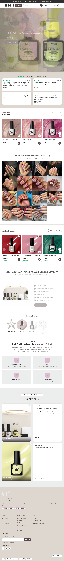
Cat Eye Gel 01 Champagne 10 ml (10, 139)
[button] (59, 133)
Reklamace (20, 530)
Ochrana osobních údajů (23, 525)
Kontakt (4, 515)
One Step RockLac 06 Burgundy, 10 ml (11, 255)
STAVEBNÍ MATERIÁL (38, 523)
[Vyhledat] (41, 5)
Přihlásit (27, 539)
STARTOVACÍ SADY (38, 520)
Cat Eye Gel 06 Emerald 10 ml (50, 255)
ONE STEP (35, 515)
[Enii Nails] (9, 5)
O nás (18, 522)
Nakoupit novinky (55, 230)
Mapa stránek (5, 523)
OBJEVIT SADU (40, 304)
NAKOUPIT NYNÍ (11, 41)
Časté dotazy (5, 518)
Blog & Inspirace (6, 520)
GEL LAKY (35, 518)
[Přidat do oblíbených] (19, 135)
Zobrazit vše (56, 114)
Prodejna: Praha (21, 515)
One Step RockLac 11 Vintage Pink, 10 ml (31, 255)
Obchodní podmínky (22, 527)
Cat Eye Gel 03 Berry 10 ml (49, 139)
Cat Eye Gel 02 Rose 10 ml (28, 139)
